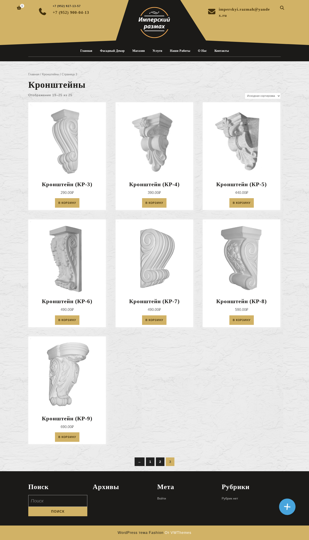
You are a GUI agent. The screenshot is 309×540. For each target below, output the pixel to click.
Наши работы (180, 50)
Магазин (138, 50)
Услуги (157, 50)
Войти (161, 498)
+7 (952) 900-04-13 (71, 12)
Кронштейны (50, 74)
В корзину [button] (67, 203)
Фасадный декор (112, 50)
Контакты (221, 50)
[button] (287, 506)
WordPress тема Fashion (141, 533)
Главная (86, 50)
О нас (202, 50)
